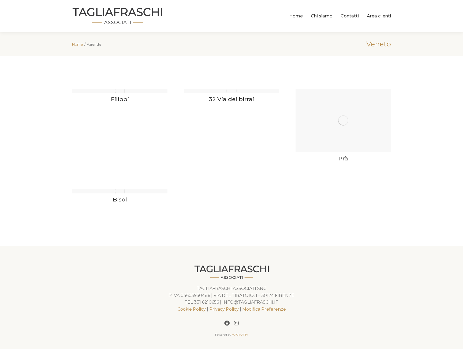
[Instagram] (236, 323)
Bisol (120, 199)
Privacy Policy (224, 309)
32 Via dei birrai (231, 99)
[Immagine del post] (119, 91)
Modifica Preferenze (264, 309)
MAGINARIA (240, 334)
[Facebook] (227, 323)
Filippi (120, 99)
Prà (343, 158)
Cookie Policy (191, 309)
